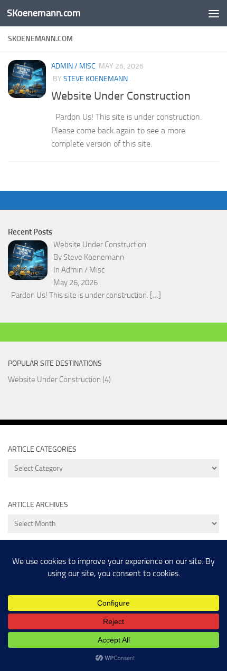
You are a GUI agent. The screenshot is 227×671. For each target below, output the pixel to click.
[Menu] (214, 13)
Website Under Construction (121, 96)
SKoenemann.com (43, 13)
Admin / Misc (73, 66)
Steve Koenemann (95, 78)
